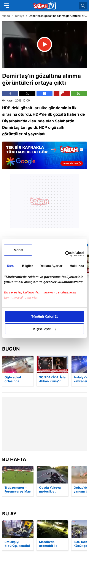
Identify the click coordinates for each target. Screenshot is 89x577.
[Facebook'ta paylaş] (10, 93)
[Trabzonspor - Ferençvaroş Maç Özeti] (17, 474)
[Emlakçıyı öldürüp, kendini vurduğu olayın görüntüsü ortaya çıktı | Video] (17, 529)
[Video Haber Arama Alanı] (83, 5)
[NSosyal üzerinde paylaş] (44, 93)
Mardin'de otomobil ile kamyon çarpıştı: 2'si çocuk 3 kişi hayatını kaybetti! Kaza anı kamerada (52, 544)
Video (6, 15)
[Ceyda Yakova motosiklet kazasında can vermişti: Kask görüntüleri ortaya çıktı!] (52, 474)
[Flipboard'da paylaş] (62, 93)
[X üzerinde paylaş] (27, 93)
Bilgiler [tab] (27, 266)
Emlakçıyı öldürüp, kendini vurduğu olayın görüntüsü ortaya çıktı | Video (17, 544)
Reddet (18, 250)
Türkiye (19, 15)
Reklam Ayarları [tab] (52, 266)
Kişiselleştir (42, 329)
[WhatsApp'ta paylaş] (79, 93)
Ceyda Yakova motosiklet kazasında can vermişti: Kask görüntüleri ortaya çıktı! (50, 490)
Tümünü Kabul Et (44, 316)
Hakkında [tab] (77, 266)
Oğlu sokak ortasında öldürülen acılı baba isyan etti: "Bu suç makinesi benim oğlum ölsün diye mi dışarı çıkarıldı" (18, 379)
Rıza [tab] (10, 266)
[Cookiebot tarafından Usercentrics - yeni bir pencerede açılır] (65, 254)
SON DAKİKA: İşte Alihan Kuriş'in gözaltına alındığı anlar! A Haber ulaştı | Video (52, 379)
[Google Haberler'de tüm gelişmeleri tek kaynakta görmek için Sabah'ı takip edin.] (44, 157)
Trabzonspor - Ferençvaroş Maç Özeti (18, 490)
